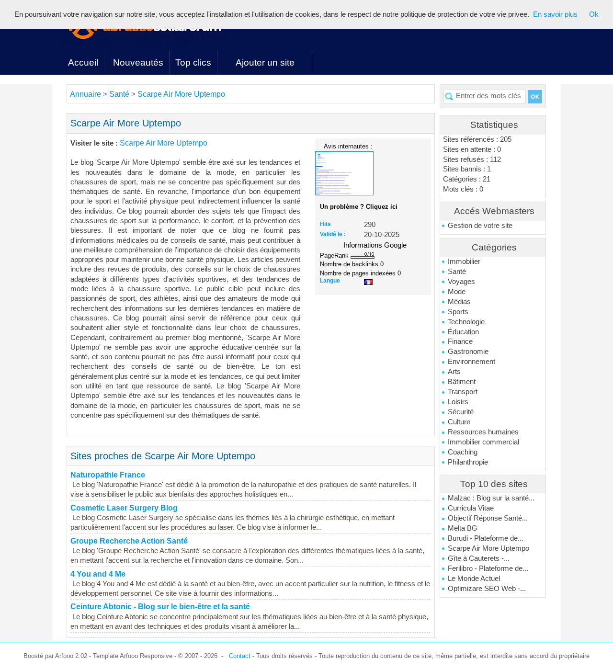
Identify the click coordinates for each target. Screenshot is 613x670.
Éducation (463, 332)
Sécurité (461, 412)
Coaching (462, 452)
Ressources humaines (483, 432)
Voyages (461, 281)
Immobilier (464, 261)
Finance (460, 341)
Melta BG (462, 528)
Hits (325, 224)
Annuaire (85, 94)
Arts (454, 371)
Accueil (83, 62)
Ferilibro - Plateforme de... (488, 568)
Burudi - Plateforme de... (485, 538)
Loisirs (458, 402)
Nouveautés (138, 62)
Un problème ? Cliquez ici (358, 206)
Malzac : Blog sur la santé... (491, 498)
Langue (330, 281)
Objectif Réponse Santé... (488, 518)
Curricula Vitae (471, 508)
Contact (239, 655)
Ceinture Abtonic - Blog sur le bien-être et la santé (160, 606)
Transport (462, 392)
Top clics (193, 62)
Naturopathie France (107, 475)
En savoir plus (555, 14)
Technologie (466, 322)
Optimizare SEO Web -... (487, 588)
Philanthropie (468, 462)
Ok (594, 14)
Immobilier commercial (483, 442)
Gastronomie (468, 351)
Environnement (471, 361)
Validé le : (333, 234)
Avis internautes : (348, 146)
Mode (456, 291)
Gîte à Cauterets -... (479, 558)
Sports (458, 312)
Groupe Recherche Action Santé (129, 541)
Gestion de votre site (480, 225)
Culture (459, 422)
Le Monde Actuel (474, 578)
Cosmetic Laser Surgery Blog (124, 508)
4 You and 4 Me (97, 574)
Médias (459, 302)
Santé (457, 271)
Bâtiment (462, 382)
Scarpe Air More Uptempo (488, 548)
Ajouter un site (265, 62)
